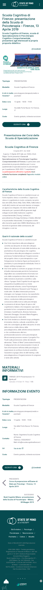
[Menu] (4, 4)
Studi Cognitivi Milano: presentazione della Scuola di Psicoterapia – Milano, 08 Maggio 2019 (18, 499)
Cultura (22, 537)
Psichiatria (12, 537)
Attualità (31, 537)
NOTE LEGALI (10, 567)
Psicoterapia (14, 533)
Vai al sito (19, 448)
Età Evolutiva (16, 529)
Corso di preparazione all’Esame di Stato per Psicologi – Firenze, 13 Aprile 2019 (23, 484)
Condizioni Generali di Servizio (26, 567)
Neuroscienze (28, 533)
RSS (28, 569)
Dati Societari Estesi (19, 569)
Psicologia (28, 529)
